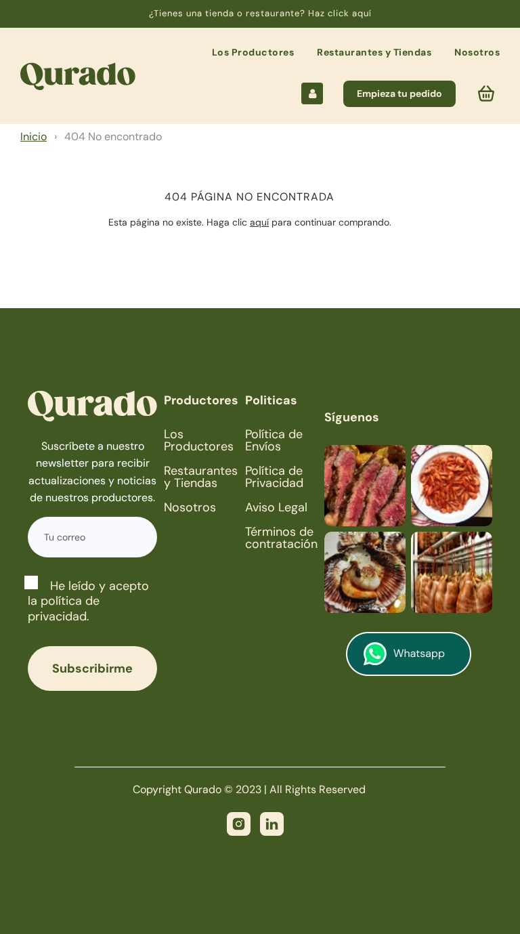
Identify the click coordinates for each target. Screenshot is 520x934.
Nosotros (477, 52)
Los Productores (253, 52)
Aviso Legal (276, 507)
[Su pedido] (488, 93)
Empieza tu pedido (399, 93)
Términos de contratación (281, 538)
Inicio (33, 136)
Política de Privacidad (274, 477)
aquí (259, 222)
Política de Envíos (274, 440)
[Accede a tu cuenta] (312, 93)
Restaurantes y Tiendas (374, 52)
